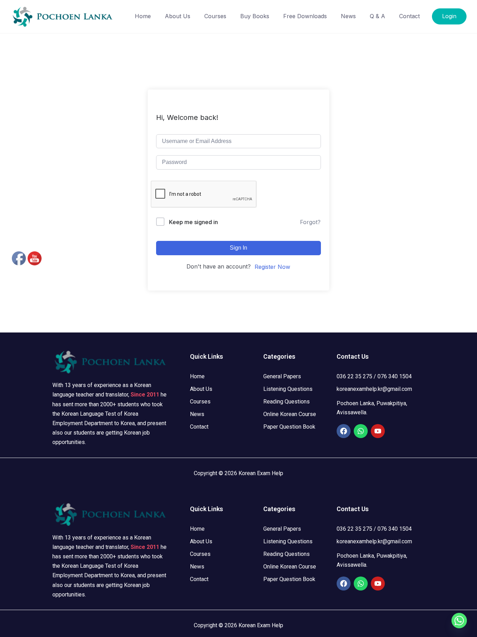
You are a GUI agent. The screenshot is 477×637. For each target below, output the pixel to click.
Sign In (238, 248)
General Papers (282, 376)
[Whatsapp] (361, 431)
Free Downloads (305, 16)
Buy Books (254, 16)
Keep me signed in (193, 222)
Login (449, 16)
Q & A (377, 16)
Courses (215, 16)
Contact (409, 16)
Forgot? (310, 222)
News (348, 16)
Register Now (272, 266)
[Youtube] (378, 431)
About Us (177, 16)
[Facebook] (344, 431)
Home (143, 16)
